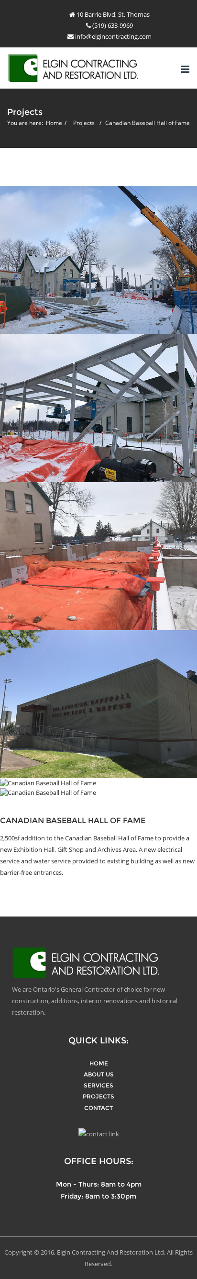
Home (54, 123)
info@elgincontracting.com (113, 36)
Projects (84, 123)
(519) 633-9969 (112, 25)
